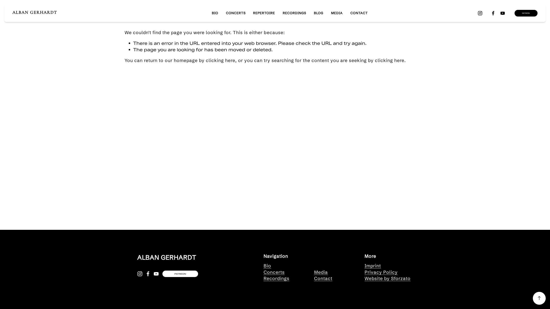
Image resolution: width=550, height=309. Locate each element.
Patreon (526, 13)
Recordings (294, 13)
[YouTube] (502, 13)
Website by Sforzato (388, 278)
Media (337, 13)
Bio (267, 265)
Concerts (236, 13)
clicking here (220, 60)
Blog (318, 13)
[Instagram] (480, 13)
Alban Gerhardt (34, 12)
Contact (359, 13)
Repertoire (264, 13)
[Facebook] (493, 13)
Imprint (373, 265)
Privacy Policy (381, 272)
